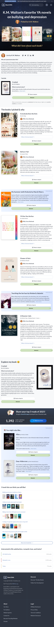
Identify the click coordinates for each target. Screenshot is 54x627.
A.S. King (24, 115)
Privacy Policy (34, 609)
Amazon (32, 97)
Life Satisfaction (7, 554)
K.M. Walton (33, 22)
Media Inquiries (8, 612)
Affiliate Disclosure (36, 607)
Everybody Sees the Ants (28, 114)
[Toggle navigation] (51, 4)
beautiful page (25, 414)
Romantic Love (6, 560)
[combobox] (36, 4)
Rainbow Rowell (25, 260)
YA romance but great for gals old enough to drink (14, 531)
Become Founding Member (11, 618)
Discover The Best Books (37, 580)
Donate (6, 621)
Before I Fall (24, 152)
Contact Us (6, 615)
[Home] (8, 5)
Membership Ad (49, 191)
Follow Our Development (37, 583)
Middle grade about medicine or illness (11, 492)
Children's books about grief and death (12, 502)
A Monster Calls (25, 316)
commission (30, 102)
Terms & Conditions (36, 612)
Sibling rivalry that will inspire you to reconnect (13, 512)
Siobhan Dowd (31, 318)
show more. (22, 91)
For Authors (7, 609)
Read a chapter (33, 94)
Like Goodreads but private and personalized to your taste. (31, 1)
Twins (4, 566)
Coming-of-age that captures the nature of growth (15, 521)
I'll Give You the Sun (27, 216)
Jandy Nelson (25, 218)
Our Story (6, 607)
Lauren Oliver (25, 154)
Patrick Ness (25, 318)
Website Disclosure (36, 615)
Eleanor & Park (25, 258)
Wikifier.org (15, 583)
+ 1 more (37, 318)
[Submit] (30, 4)
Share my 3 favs (39, 420)
